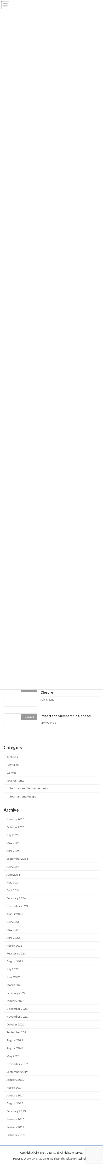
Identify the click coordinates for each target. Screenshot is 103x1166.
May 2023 (12, 929)
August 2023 (14, 914)
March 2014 (14, 1087)
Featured (12, 765)
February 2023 (16, 953)
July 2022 (12, 969)
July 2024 (12, 866)
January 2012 (15, 1127)
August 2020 (14, 1048)
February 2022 (16, 992)
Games (11, 772)
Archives (12, 757)
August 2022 (14, 961)
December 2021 (17, 1008)
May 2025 (12, 843)
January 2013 (15, 1119)
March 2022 (14, 985)
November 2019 (17, 1063)
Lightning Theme (52, 1158)
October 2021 (15, 1024)
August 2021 (14, 1040)
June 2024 (13, 874)
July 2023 (12, 922)
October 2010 (15, 1135)
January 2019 (15, 1079)
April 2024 (13, 890)
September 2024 (17, 858)
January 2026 (15, 819)
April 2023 (13, 937)
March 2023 (14, 945)
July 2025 (12, 835)
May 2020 (12, 1056)
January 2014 (15, 1095)
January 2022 (15, 1000)
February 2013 (16, 1111)
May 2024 (12, 882)
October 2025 (15, 827)
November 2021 (17, 1016)
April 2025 (13, 851)
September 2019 (17, 1072)
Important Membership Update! (65, 716)
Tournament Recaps (23, 796)
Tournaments (15, 780)
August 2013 (14, 1103)
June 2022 (13, 977)
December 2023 (17, 906)
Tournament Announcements (29, 788)
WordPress (33, 1158)
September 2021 (17, 1032)
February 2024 (16, 898)
